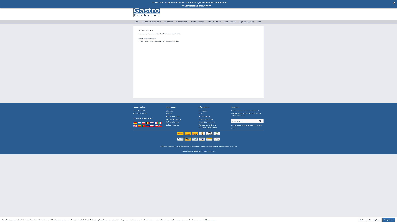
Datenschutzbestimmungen (246, 125)
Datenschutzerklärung (207, 125)
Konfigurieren (388, 220)
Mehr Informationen (210, 220)
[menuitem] (137, 22)
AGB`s (201, 114)
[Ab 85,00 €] (198, 135)
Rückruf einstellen (173, 116)
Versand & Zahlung (173, 119)
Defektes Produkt (172, 122)
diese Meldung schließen (394, 3)
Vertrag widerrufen (205, 119)
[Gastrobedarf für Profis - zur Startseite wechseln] (147, 11)
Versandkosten (196, 146)
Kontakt (169, 114)
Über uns (169, 111)
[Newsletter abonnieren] (260, 121)
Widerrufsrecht (204, 116)
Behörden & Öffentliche (207, 128)
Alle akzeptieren (374, 220)
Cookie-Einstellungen (206, 122)
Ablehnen (362, 220)
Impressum (202, 111)
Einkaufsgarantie (172, 125)
